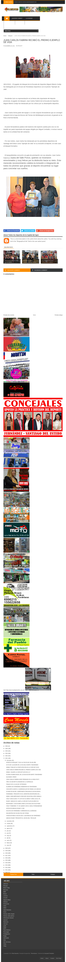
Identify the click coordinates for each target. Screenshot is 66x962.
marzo (8, 840)
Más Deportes (15, 953)
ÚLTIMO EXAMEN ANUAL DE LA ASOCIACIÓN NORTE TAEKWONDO (24, 774)
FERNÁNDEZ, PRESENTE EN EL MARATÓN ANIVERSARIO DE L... (23, 794)
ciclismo (5, 895)
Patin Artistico (6, 930)
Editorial (5, 902)
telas (4, 940)
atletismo (5, 883)
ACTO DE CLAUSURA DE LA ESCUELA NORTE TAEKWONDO (22, 765)
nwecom (5, 924)
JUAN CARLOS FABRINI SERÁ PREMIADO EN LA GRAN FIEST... (23, 779)
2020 (6, 848)
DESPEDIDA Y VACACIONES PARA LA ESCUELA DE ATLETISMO (23, 803)
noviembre (9, 821)
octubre (9, 823)
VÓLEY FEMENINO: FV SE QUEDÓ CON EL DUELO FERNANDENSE (24, 806)
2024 (6, 751)
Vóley (4, 946)
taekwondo (6, 938)
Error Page (58, 958)
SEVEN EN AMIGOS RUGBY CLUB (15, 808)
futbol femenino (7, 910)
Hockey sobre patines (8, 916)
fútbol (4, 907)
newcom (5, 920)
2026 (6, 746)
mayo (8, 835)
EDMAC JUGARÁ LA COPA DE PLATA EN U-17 (18, 772)
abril (8, 838)
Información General (8, 918)
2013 (6, 865)
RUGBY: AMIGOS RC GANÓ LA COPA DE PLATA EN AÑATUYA (22, 801)
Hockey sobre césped (8, 914)
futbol (4, 905)
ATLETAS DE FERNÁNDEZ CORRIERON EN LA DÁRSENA (21, 810)
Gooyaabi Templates (49, 953)
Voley (4, 944)
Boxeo (5, 893)
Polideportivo (6, 934)
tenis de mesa (6, 942)
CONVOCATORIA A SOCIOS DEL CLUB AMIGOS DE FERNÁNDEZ (23, 815)
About (47, 958)
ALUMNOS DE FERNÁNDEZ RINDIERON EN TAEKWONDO (21, 786)
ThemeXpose (34, 953)
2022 (6, 755)
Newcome (5, 922)
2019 (6, 850)
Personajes (6, 932)
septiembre (9, 826)
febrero (8, 842)
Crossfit (5, 897)
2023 (6, 753)
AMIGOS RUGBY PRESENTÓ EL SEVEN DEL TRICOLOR (21, 818)
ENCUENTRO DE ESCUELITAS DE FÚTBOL (17, 813)
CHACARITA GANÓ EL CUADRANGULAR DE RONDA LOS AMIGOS (23, 789)
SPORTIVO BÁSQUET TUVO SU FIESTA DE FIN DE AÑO (21, 762)
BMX (4, 891)
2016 (6, 858)
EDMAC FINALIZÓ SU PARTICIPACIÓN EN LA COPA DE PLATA (22, 767)
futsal (4, 912)
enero (8, 845)
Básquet (5, 885)
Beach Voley (6, 887)
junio (8, 833)
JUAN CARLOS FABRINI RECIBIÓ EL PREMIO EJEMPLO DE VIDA (23, 769)
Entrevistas (6, 903)
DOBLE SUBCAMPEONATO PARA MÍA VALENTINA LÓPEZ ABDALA (23, 796)
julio (8, 830)
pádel (4, 928)
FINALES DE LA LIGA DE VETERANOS (16, 784)
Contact (52, 958)
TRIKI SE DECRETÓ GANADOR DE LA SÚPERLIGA (19, 781)
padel (4, 926)
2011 (6, 870)
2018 (6, 853)
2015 (6, 860)
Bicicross (5, 889)
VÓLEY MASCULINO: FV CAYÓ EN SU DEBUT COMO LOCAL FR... (23, 798)
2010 (6, 872)
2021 (6, 758)
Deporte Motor (6, 900)
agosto (8, 828)
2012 (6, 867)
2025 (6, 748)
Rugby (5, 936)
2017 (6, 855)
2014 (6, 862)
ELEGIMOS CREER (11, 777)
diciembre (9, 760)
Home (42, 958)
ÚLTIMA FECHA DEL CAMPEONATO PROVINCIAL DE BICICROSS (23, 791)
